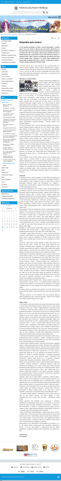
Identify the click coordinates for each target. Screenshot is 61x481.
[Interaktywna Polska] (58, 477)
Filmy (2, 177)
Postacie (4, 165)
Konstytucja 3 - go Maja (9, 108)
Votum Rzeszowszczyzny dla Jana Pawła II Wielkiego (10, 136)
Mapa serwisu (19, 1)
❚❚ (3, 29)
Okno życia (4, 186)
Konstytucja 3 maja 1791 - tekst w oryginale (9, 111)
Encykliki (3, 43)
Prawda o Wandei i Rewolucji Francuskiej (8, 148)
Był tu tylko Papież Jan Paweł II (8, 125)
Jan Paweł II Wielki (6, 41)
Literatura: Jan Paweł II (7, 57)
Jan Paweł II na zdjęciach (8, 50)
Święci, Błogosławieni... (7, 81)
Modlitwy (4, 69)
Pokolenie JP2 (5, 53)
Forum (3, 182)
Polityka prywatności (7, 196)
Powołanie (4, 83)
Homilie (3, 48)
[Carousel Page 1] (14, 29)
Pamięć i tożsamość (7, 100)
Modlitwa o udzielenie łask (8, 55)
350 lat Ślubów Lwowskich (9, 133)
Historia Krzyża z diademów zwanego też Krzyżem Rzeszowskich (9, 141)
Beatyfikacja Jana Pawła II (8, 62)
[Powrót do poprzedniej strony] (58, 38)
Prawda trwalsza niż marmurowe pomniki (8, 156)
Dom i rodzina (5, 76)
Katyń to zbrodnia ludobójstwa (7, 105)
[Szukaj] (43, 12)
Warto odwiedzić (6, 179)
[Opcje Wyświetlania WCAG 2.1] (47, 12)
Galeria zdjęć (5, 168)
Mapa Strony (5, 194)
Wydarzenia (5, 102)
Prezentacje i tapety (6, 175)
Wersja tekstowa (26, 1)
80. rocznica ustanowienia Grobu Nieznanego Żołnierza (9, 153)
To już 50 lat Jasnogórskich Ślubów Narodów (9, 130)
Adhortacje (4, 45)
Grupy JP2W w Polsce (7, 88)
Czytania (3, 86)
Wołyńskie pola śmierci (9, 163)
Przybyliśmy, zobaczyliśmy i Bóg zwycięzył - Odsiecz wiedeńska (9, 121)
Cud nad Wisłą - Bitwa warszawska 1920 (8, 114)
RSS (2, 1)
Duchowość (4, 72)
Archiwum (4, 184)
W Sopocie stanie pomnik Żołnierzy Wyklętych (9, 160)
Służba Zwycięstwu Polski (9, 117)
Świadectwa (4, 74)
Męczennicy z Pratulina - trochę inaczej (9, 145)
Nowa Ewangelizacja (7, 90)
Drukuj (54, 38)
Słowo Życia (4, 93)
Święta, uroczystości (7, 79)
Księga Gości (4, 172)
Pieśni (3, 170)
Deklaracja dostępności (9, 1)
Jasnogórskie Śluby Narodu (9, 128)
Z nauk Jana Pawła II (7, 60)
